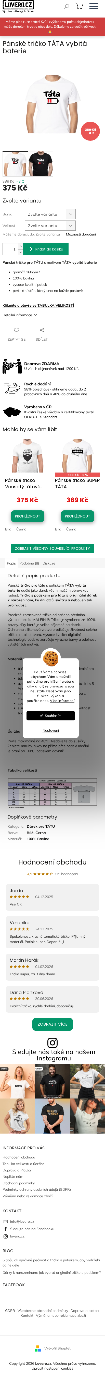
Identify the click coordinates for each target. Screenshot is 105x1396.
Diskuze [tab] (49, 563)
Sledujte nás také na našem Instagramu (53, 1054)
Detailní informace (17, 315)
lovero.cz (17, 1236)
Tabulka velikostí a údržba (23, 1164)
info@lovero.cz (22, 1221)
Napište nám (13, 1176)
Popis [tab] (11, 563)
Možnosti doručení (81, 234)
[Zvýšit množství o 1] (20, 246)
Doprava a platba (85, 1310)
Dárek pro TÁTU (41, 826)
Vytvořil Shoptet (57, 1348)
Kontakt (27, 1315)
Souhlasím (53, 715)
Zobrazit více (53, 1024)
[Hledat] (67, 6)
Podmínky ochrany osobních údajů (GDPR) (37, 1189)
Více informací (62, 700)
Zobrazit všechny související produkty (52, 548)
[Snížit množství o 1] (20, 252)
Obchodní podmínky (19, 1183)
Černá (21, 529)
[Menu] (93, 6)
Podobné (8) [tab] (29, 563)
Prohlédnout (27, 516)
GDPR (10, 1310)
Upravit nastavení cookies (52, 1368)
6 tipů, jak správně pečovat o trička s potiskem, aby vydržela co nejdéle (51, 1262)
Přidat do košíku (49, 249)
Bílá (8, 529)
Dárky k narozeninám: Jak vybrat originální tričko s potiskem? (52, 1272)
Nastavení (51, 730)
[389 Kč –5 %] (77, 455)
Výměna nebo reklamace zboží (27, 1196)
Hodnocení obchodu (52, 862)
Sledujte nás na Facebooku (32, 1229)
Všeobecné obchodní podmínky (43, 1310)
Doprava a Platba (17, 1170)
